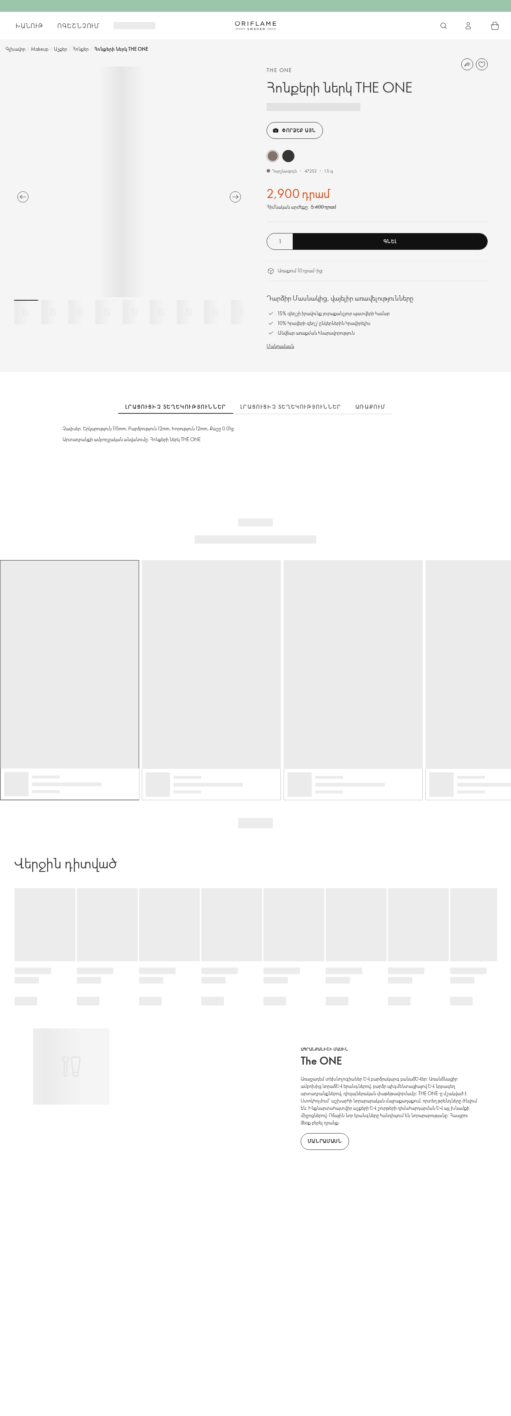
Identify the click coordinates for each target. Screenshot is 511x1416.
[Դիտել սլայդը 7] (189, 312)
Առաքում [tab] (370, 407)
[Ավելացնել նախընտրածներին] (482, 64)
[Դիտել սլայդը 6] (161, 312)
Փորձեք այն (299, 130)
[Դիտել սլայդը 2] (53, 312)
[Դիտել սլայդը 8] (216, 312)
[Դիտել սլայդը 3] (80, 312)
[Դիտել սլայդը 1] (26, 312)
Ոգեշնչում (78, 26)
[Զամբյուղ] (495, 25)
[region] (129, 181)
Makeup (39, 49)
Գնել (390, 241)
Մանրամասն (280, 346)
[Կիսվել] (467, 64)
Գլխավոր (15, 49)
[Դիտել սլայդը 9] (243, 312)
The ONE (279, 70)
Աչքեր (60, 49)
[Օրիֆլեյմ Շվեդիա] (255, 25)
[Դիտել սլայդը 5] (134, 312)
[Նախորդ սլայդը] (23, 196)
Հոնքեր (81, 49)
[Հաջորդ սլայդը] (235, 196)
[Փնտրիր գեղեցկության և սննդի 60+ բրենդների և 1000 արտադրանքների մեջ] (443, 26)
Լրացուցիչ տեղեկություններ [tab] (175, 407)
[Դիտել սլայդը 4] (107, 312)
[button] (273, 156)
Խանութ (29, 26)
